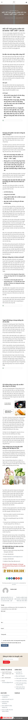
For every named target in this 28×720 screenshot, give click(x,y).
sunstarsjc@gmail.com (7, 682)
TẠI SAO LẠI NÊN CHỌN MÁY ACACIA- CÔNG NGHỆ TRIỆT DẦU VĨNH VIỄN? (21, 599)
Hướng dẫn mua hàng (21, 680)
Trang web (3, 634)
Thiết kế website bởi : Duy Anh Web (14, 718)
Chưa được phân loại (14, 10)
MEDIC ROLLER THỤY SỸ (7, 699)
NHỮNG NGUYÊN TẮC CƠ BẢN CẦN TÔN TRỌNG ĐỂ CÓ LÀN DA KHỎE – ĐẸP (7, 599)
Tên (2, 622)
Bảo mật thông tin (20, 676)
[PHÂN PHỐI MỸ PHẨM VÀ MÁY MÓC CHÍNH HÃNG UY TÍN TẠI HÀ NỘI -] (14, 2)
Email (2, 628)
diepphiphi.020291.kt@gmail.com (15, 556)
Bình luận (3, 611)
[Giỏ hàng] (26, 2)
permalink (14, 584)
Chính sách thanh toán (21, 678)
